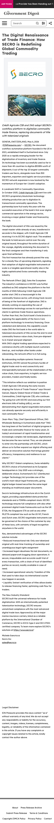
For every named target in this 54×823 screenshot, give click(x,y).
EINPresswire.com (12, 145)
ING (24, 280)
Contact (48, 818)
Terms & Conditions (39, 813)
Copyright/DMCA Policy (13, 818)
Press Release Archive (31, 807)
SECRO (27, 145)
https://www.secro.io (23, 630)
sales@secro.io (9, 642)
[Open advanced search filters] (43, 23)
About (15, 807)
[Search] (37, 23)
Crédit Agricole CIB (28, 192)
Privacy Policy (34, 818)
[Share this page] (50, 23)
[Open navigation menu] (4, 23)
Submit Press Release (16, 813)
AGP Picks (7, 4)
